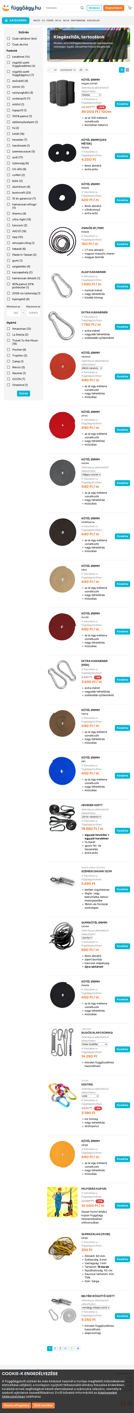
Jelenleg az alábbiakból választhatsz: (95, 89)
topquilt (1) (19, 110)
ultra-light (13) (21, 219)
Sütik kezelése (43, 1405)
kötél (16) (18, 134)
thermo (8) (19, 213)
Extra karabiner (94, 312)
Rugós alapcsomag (97, 1032)
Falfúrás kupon (93, 1188)
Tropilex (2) (19, 355)
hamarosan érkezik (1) (26, 278)
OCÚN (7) (18, 379)
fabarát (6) (19, 249)
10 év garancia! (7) (24, 198)
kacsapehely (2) (22, 272)
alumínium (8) (21, 187)
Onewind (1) (20, 385)
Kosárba (122, 104)
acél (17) (17, 157)
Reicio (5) (18, 367)
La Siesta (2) (20, 334)
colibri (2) (18, 175)
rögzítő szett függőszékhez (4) (23, 64)
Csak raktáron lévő (24, 38)
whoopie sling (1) (23, 243)
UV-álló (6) (19, 169)
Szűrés (23, 393)
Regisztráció (113, 7)
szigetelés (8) (21, 266)
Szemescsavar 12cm (96, 871)
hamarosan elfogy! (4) (24, 206)
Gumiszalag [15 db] (95, 1234)
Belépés (94, 7)
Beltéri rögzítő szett (98, 1296)
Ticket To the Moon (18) (25, 342)
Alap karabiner (93, 272)
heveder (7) (19, 139)
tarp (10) (17, 237)
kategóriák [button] (18, 20)
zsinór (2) (18, 87)
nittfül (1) (18, 104)
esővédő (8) (20, 81)
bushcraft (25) (21, 192)
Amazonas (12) (21, 329)
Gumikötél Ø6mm (94, 922)
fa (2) (15, 128)
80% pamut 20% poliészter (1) (23, 286)
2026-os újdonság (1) (26, 293)
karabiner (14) (21, 56)
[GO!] (82, 8)
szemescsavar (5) (23, 151)
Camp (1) (18, 361)
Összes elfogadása (16, 1405)
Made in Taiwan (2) (24, 254)
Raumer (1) (19, 373)
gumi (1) (17, 260)
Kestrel (87, 1084)
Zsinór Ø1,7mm (92, 228)
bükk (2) (17, 181)
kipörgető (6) (21, 299)
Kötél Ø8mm (90, 80)
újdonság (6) (20, 163)
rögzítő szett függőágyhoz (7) (23, 73)
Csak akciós (20, 44)
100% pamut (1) (22, 116)
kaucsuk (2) (19, 225)
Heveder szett (92, 805)
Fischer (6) (19, 349)
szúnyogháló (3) (22, 92)
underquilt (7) (21, 98)
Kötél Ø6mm (90, 184)
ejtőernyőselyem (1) (25, 122)
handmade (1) (21, 145)
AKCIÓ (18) (19, 231)
